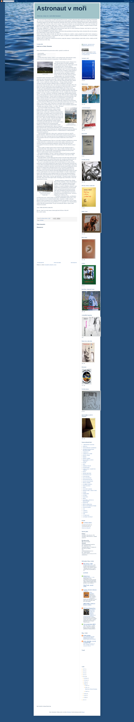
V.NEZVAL (85, 510)
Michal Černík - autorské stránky (88, 586)
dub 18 (86, 685)
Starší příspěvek (74, 262)
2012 (84, 676)
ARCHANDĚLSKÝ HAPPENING (89, 447)
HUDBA (84, 462)
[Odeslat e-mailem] (53, 218)
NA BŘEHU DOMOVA (87, 484)
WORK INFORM (86, 635)
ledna (85, 697)
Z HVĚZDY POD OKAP (88, 516)
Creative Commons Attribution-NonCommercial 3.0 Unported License (89, 53)
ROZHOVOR (85, 502)
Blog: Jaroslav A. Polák (88, 563)
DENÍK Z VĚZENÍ (86, 458)
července (86, 680)
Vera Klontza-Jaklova (87, 522)
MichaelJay (69, 712)
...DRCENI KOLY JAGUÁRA (88, 444)
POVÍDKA (42, 220)
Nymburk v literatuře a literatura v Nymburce (90, 590)
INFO (84, 464)
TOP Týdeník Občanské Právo (89, 608)
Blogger (83, 712)
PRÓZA (84, 498)
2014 (84, 672)
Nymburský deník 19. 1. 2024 (89, 577)
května (85, 682)
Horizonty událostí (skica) (88, 564)
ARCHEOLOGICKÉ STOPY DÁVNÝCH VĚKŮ (88, 450)
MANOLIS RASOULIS (87, 479)
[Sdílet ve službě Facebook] (58, 218)
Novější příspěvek (40, 262)
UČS (84, 509)
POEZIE (84, 492)
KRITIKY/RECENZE (87, 473)
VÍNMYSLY (85, 512)
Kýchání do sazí (86, 576)
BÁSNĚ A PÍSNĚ (86, 455)
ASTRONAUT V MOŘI (87, 453)
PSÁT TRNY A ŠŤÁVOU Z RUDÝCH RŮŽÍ (88, 500)
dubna (85, 683)
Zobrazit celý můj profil (86, 527)
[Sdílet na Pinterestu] (59, 218)
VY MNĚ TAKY (86, 515)
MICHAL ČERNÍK (86, 482)
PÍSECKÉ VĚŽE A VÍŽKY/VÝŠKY (90, 490)
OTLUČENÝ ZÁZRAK (87, 489)
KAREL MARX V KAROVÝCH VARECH (89, 469)
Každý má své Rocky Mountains (91, 689)
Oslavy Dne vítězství (87, 625)
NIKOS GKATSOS (86, 485)
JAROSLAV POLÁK (87, 465)
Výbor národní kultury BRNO (89, 624)
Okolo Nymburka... (92, 593)
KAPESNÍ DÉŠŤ (86, 467)
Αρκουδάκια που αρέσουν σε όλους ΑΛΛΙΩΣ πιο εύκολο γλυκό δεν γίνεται (89, 645)
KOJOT (84, 471)
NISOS (84, 487)
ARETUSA (85, 446)
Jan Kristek (85, 572)
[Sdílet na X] (56, 218)
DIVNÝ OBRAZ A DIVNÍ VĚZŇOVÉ (88, 460)
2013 (84, 674)
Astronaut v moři (62, 8)
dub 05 (86, 691)
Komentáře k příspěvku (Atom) (50, 264)
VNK (84, 513)
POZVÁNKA (85, 496)
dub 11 (86, 687)
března (85, 693)
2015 (84, 670)
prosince (86, 678)
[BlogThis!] (55, 218)
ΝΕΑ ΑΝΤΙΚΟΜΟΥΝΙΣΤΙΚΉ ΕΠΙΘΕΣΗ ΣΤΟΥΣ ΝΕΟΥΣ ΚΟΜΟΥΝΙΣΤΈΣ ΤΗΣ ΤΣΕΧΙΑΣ (89, 638)
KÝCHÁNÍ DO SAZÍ (87, 474)
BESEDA (84, 456)
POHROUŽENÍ (86, 493)
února (85, 695)
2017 (84, 669)
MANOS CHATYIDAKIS (88, 481)
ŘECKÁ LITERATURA (87, 504)
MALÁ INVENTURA (87, 478)
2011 (84, 699)
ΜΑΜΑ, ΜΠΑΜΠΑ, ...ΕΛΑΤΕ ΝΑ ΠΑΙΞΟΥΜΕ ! (89, 642)
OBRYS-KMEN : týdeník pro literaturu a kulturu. (89, 604)
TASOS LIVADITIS (87, 507)
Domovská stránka (57, 262)
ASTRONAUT (85, 452)
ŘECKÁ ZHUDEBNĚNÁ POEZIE (89, 505)
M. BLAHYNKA (86, 476)
